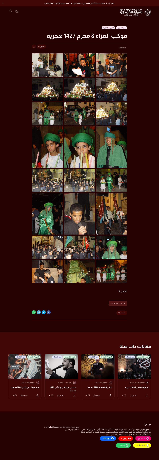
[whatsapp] (34, 312)
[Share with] (34, 46)
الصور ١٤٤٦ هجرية (143, 357)
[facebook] (49, 312)
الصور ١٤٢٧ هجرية (108, 28)
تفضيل (42, 46)
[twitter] (44, 312)
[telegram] (39, 312)
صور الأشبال (122, 28)
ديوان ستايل (69, 429)
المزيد (108, 434)
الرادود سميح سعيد (118, 303)
